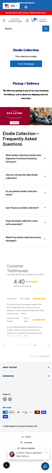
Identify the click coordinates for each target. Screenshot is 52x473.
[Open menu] (4, 20)
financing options (26, 214)
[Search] (45, 29)
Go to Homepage (26, 63)
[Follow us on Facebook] (5, 399)
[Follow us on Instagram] (10, 399)
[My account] (27, 20)
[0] (33, 20)
